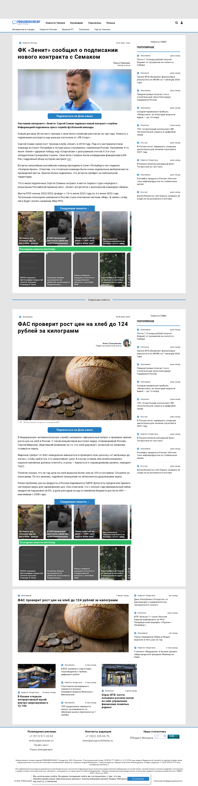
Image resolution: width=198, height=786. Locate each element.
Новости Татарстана (149, 160)
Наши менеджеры (41, 749)
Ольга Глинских (121, 63)
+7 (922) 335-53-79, (98, 736)
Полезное (144, 73)
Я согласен (138, 779)
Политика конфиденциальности (168, 781)
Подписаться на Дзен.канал (75, 116)
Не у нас (144, 143)
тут (69, 159)
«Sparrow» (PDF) (101, 773)
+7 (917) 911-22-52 (41, 736)
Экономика (145, 56)
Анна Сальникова (112, 343)
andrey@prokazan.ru (41, 740)
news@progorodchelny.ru (97, 740)
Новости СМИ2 (158, 42)
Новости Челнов (30, 43)
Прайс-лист (41, 745)
